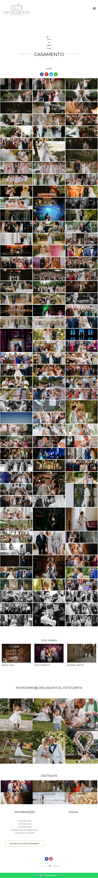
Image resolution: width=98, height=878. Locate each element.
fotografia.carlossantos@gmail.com (24, 830)
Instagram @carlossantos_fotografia (49, 687)
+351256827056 (25, 821)
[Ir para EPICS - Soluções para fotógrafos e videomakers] (49, 866)
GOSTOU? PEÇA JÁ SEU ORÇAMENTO (25, 843)
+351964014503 (25, 824)
